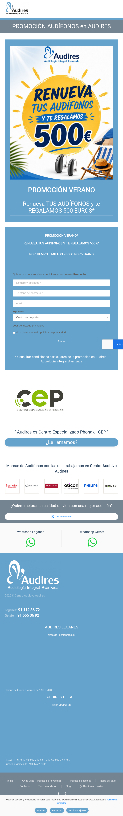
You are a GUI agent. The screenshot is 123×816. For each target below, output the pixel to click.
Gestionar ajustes (77, 810)
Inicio (10, 780)
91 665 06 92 (27, 615)
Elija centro (18, 311)
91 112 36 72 (28, 610)
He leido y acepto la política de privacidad (41, 332)
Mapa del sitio (108, 780)
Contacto (25, 786)
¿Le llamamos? (61, 442)
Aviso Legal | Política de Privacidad (42, 780)
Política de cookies (80, 780)
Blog (68, 786)
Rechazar (57, 810)
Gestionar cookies (93, 786)
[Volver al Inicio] (17, 8)
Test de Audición (63, 516)
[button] (116, 8)
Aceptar (41, 810)
